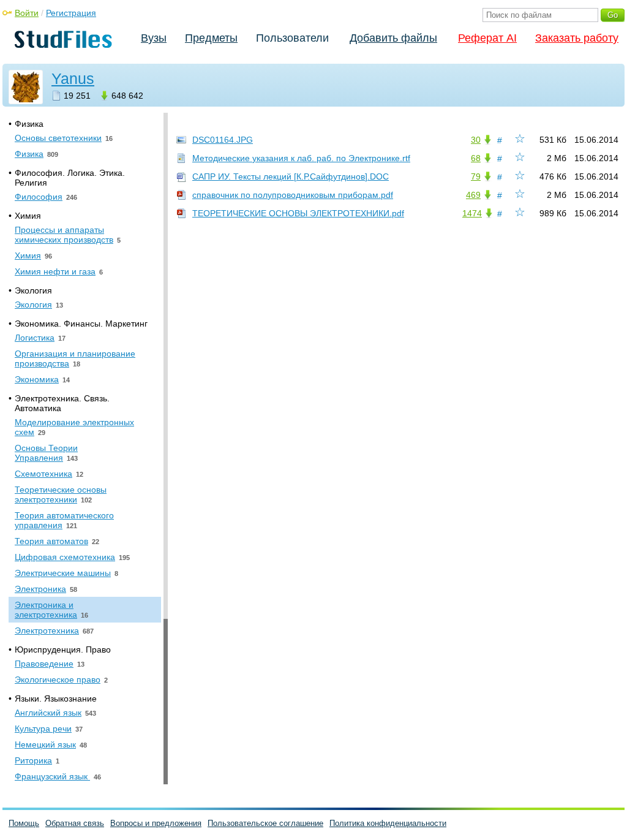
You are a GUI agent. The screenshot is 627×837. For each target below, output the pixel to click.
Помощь (24, 823)
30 (476, 140)
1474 (472, 213)
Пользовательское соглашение (265, 823)
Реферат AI (487, 38)
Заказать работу (576, 38)
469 (473, 195)
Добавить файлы (393, 38)
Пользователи (292, 38)
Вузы (154, 38)
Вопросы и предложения (155, 823)
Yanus (72, 78)
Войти (27, 13)
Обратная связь (74, 823)
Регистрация (71, 13)
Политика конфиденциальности (387, 823)
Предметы (211, 38)
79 (476, 176)
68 (476, 158)
